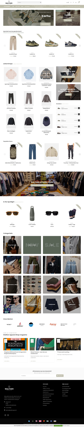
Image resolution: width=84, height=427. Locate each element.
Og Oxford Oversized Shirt (28, 84)
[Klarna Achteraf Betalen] (40, 421)
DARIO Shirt (29, 131)
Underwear (45, 296)
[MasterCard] (43, 421)
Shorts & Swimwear (26, 256)
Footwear (25, 276)
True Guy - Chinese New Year (71, 163)
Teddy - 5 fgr (71, 224)
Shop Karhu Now (45, 24)
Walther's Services (46, 388)
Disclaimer (45, 405)
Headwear (65, 276)
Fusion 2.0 (32, 54)
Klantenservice (46, 392)
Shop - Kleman (68, 20)
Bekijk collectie (19, 202)
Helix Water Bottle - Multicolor (13, 163)
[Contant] (32, 421)
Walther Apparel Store (47, 399)
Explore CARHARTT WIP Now (68, 76)
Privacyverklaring (46, 403)
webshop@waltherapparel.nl (11, 410)
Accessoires (65, 296)
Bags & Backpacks (26, 296)
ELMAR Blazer (46, 108)
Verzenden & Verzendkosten (48, 394)
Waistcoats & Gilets (6, 276)
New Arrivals (25, 236)
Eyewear (5, 296)
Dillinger (12, 224)
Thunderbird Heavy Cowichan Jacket (46, 84)
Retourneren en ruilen (47, 395)
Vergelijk (63, 394)
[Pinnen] (51, 421)
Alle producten (65, 395)
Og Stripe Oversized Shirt (11, 84)
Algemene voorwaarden (47, 401)
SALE (22, 6)
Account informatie (65, 386)
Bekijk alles (65, 103)
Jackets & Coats (66, 256)
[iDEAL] (36, 421)
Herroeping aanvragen (66, 388)
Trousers (5, 256)
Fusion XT (51, 54)
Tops (64, 236)
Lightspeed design (51, 423)
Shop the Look (6, 236)
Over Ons (44, 386)
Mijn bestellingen (65, 390)
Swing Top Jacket (51, 163)
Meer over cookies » (66, 425)
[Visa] (54, 421)
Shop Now (68, 94)
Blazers (44, 256)
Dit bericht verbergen (58, 425)
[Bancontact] (47, 421)
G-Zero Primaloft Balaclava (46, 131)
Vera (52, 224)
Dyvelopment (58, 423)
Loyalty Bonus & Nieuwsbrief (48, 390)
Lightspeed (45, 423)
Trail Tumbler (32, 224)
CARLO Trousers (29, 108)
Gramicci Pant (13, 54)
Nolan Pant (32, 163)
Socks (44, 276)
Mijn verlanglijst (65, 392)
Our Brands (27, 6)
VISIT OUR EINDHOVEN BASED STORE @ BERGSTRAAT (42, 185)
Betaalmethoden (46, 397)
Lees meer (6, 361)
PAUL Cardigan (11, 131)
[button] (4, 17)
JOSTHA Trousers (11, 108)
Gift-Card (18, 6)
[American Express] (29, 421)
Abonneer (60, 375)
